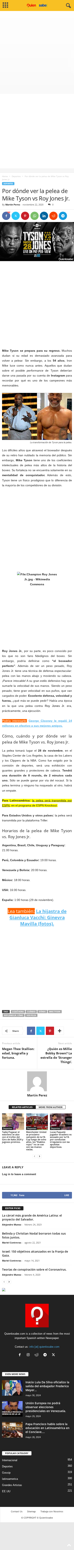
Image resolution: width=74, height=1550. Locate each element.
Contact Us (16, 1511)
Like (66, 1195)
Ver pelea (31, 1015)
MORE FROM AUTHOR (50, 1107)
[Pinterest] (25, 216)
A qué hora (18, 1011)
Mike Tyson (54, 1011)
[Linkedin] (44, 216)
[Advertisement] (37, 50)
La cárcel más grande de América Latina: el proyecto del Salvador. (32, 1217)
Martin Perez (12, 204)
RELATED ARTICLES (22, 1107)
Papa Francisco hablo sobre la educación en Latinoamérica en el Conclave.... (47, 1428)
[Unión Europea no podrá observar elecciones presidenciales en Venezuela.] (12, 1409)
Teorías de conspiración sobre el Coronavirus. (34, 1269)
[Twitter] (16, 216)
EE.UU (6, 1491)
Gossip (6, 1472)
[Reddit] (37, 1355)
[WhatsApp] (34, 216)
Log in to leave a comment (19, 1174)
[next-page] (39, 1156)
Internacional (9, 1460)
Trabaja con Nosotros (51, 1511)
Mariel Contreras (11, 1242)
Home (5, 176)
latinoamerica (10, 1478)
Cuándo (31, 1011)
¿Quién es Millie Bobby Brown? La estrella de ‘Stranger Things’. (56, 1055)
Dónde (42, 1011)
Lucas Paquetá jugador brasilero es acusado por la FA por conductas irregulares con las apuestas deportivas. (61, 1139)
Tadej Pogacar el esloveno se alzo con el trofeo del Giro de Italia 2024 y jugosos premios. (12, 1136)
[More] (59, 1031)
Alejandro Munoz (11, 1224)
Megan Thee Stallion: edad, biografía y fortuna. (18, 1053)
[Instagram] (29, 1355)
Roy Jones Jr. (55, 705)
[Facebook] (6, 216)
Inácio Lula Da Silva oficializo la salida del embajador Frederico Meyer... (47, 1386)
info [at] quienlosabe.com (44, 1346)
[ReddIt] (53, 216)
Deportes (16, 176)
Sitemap (31, 1511)
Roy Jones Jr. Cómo (13, 1015)
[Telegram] (63, 216)
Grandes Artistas (12, 1485)
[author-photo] (37, 1081)
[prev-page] (34, 1156)
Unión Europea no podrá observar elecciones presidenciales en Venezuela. (45, 1407)
